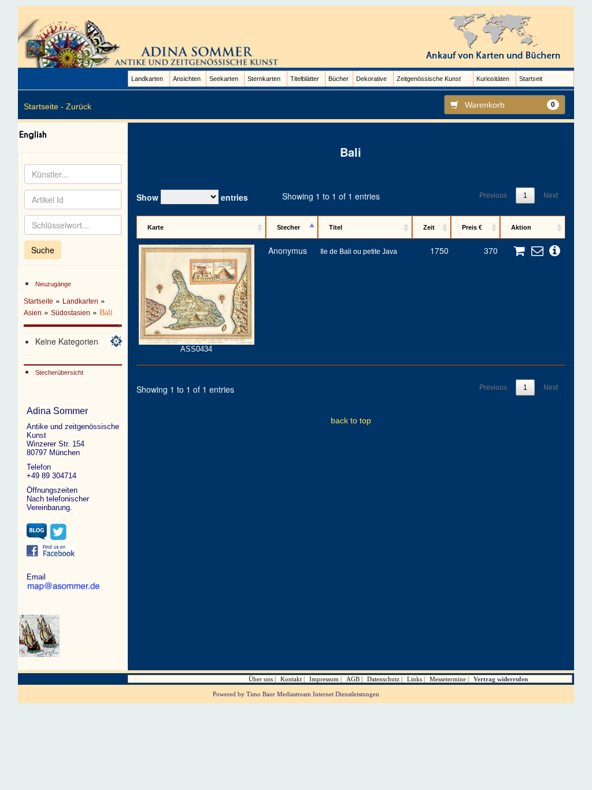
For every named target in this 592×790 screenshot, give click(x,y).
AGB (353, 678)
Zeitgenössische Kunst (429, 78)
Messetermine (448, 678)
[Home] (152, 43)
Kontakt (291, 678)
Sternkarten (263, 78)
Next (550, 195)
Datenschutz (383, 678)
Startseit (530, 78)
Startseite (38, 301)
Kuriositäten (492, 78)
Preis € (472, 227)
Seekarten (223, 78)
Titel (335, 227)
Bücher (338, 78)
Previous (493, 195)
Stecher (288, 227)
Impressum (324, 678)
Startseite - (44, 106)
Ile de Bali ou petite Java (358, 252)
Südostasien (70, 313)
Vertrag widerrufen (500, 678)
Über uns (261, 678)
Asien (33, 313)
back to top (351, 420)
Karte (155, 227)
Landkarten (147, 78)
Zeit (429, 227)
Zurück (78, 106)
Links (414, 678)
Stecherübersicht (59, 372)
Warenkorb (510, 104)
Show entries (192, 197)
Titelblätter (304, 78)
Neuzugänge (53, 283)
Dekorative (371, 78)
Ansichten (187, 78)
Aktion (521, 227)
